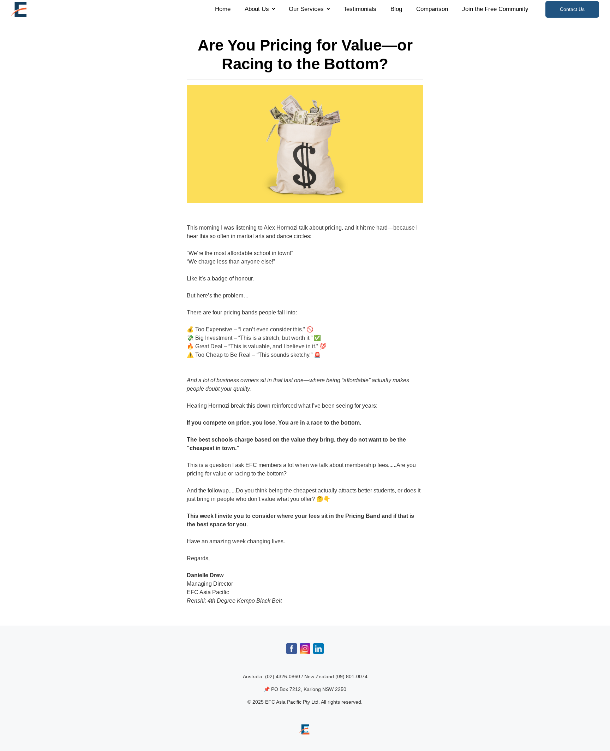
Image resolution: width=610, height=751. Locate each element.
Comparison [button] (432, 9)
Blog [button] (396, 9)
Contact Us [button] (572, 9)
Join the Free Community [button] (495, 9)
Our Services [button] (306, 9)
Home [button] (223, 9)
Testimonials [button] (359, 9)
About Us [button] (257, 9)
